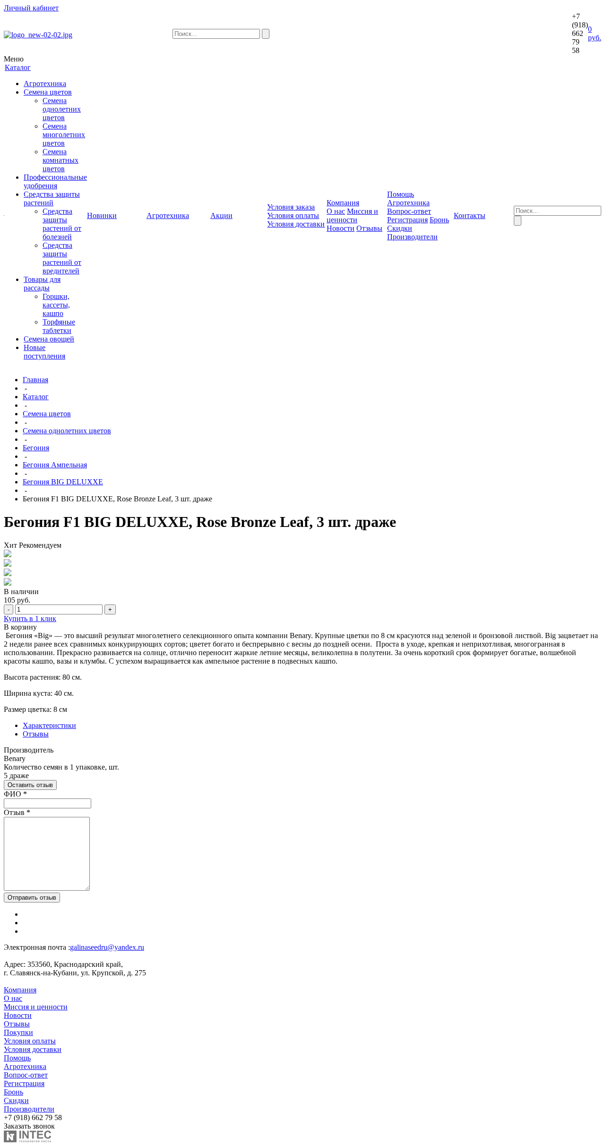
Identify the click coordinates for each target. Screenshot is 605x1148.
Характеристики (49, 725)
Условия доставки (296, 224)
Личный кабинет (31, 8)
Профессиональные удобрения (55, 181)
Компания (20, 990)
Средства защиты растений (52, 198)
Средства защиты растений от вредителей (62, 258)
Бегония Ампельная (55, 465)
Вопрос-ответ (409, 211)
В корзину (20, 627)
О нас (336, 211)
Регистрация (407, 220)
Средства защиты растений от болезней (62, 224)
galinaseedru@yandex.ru (107, 947)
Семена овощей (49, 339)
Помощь (17, 1058)
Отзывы (369, 228)
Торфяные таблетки (59, 326)
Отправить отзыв (32, 897)
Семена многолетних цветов (64, 134)
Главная (35, 380)
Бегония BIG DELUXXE (63, 482)
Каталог (36, 397)
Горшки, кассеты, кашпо (56, 304)
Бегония (36, 448)
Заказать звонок (29, 1126)
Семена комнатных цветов (60, 160)
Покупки (18, 1032)
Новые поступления (44, 351)
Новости (340, 228)
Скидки (399, 228)
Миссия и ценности (352, 215)
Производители (412, 237)
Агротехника (45, 83)
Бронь (439, 220)
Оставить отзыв (30, 785)
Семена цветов (48, 92)
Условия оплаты (293, 215)
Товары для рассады (42, 283)
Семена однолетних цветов (62, 109)
